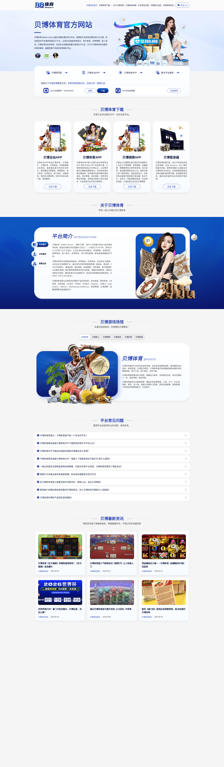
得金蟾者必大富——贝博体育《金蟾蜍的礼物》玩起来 (163, 565)
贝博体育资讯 (168, 5)
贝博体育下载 (104, 5)
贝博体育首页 (91, 5)
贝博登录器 (171, 157)
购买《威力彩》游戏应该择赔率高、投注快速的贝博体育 (163, 611)
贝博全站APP (52, 157)
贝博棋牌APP (131, 157)
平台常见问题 (143, 5)
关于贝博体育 (118, 5)
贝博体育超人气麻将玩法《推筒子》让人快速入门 (112, 565)
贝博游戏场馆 (130, 5)
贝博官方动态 (155, 5)
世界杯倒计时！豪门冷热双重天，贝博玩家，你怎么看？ (60, 611)
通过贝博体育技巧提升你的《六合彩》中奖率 (110, 609)
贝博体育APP (92, 157)
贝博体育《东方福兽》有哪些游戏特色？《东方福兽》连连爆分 (60, 565)
